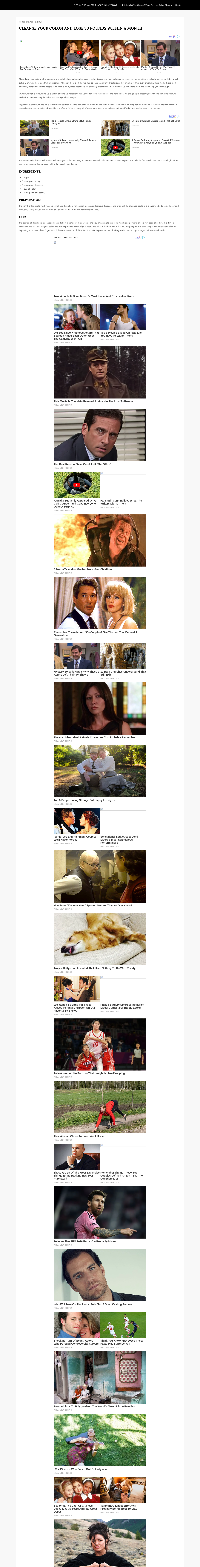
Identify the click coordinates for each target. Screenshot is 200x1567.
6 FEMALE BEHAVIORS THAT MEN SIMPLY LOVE (95, 5)
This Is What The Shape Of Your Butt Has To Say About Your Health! (152, 5)
